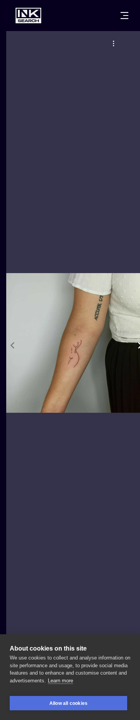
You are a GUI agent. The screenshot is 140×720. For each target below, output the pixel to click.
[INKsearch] (28, 15)
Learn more (60, 681)
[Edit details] (113, 43)
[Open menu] (124, 15)
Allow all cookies (68, 703)
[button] (113, 43)
